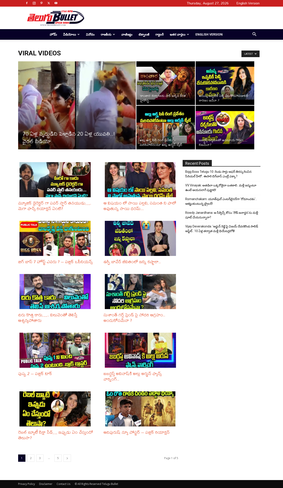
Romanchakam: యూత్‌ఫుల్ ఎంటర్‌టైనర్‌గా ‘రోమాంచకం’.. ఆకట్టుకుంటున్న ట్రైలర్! (221, 201)
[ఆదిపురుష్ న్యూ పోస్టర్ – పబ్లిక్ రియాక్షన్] (141, 408)
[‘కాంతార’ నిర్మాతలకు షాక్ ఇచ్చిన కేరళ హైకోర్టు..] (165, 83)
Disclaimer (45, 484)
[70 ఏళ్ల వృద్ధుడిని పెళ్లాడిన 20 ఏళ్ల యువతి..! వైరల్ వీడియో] (77, 112)
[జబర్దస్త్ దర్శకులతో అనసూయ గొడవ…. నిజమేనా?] (225, 127)
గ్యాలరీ (159, 34)
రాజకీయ (106, 34)
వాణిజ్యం (126, 34)
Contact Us (63, 484)
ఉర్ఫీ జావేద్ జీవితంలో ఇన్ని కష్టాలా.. (132, 261)
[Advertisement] (170, 18)
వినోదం (90, 34)
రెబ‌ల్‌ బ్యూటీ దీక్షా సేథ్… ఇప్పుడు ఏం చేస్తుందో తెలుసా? (55, 435)
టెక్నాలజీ (144, 34)
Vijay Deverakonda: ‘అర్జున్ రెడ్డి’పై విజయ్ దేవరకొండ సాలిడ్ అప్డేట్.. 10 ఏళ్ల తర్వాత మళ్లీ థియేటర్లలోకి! (221, 229)
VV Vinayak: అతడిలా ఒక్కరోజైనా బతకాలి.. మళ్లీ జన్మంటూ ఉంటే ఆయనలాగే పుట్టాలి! (220, 188)
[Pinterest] (41, 3)
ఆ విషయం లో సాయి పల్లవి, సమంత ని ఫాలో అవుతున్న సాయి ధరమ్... (139, 206)
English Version (209, 34)
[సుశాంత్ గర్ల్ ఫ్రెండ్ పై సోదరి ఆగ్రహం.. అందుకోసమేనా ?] (141, 291)
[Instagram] (34, 3)
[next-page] (67, 458)
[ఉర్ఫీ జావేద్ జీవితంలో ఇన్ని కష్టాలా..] (141, 238)
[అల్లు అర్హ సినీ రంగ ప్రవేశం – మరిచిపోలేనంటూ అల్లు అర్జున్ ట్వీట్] (165, 127)
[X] (48, 3)
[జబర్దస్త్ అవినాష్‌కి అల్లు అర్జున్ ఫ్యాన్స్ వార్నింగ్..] (141, 350)
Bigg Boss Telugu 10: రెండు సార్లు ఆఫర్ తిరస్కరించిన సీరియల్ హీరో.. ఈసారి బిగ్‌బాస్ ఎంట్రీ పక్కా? (218, 174)
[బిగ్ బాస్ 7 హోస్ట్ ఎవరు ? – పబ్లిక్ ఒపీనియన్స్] (56, 238)
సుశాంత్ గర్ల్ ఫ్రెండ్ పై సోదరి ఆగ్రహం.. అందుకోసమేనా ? (134, 317)
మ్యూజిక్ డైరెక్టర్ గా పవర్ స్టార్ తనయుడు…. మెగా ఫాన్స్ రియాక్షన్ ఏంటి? (54, 206)
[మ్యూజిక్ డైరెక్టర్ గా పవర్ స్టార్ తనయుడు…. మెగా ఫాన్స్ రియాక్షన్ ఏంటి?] (56, 179)
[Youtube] (56, 3)
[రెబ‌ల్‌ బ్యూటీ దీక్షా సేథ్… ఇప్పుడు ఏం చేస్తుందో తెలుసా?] (56, 408)
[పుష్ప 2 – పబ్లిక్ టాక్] (56, 350)
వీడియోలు (69, 34)
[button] (254, 35)
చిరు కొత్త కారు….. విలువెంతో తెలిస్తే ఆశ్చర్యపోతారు (47, 317)
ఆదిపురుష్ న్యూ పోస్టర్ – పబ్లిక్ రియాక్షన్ (136, 432)
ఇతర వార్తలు (177, 34)
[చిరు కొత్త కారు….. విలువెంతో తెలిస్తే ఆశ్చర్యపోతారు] (56, 291)
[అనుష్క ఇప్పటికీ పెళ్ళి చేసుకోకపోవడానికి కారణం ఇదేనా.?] (225, 83)
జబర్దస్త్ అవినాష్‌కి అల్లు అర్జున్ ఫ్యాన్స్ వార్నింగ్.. (132, 376)
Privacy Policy (26, 484)
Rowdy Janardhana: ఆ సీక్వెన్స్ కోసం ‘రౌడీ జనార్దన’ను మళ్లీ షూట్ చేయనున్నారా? (221, 215)
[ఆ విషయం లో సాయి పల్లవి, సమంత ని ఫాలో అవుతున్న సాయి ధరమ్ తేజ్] (141, 179)
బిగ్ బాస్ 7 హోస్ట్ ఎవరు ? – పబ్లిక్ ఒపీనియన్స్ (55, 261)
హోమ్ (53, 34)
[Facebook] (26, 3)
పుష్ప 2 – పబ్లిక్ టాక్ (35, 373)
